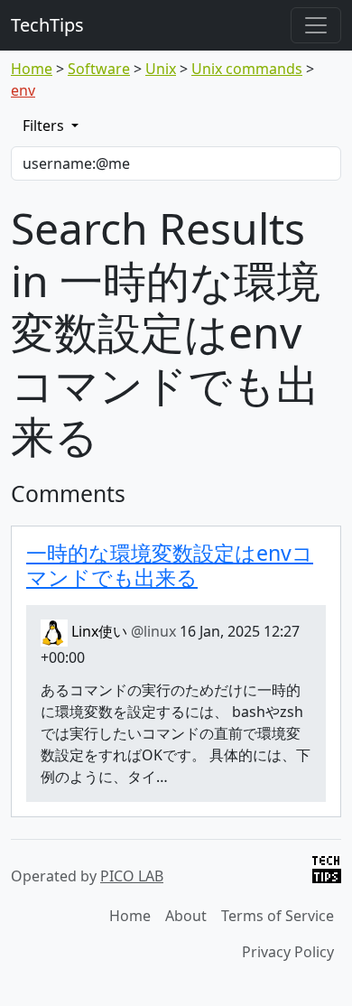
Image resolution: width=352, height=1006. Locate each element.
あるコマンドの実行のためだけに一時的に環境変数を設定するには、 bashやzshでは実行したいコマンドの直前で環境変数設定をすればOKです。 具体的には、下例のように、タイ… (175, 733)
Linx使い (122, 631)
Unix (160, 69)
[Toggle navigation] (316, 25)
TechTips (47, 25)
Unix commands (246, 69)
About (186, 916)
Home (31, 69)
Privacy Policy (288, 952)
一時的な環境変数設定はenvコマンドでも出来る (169, 565)
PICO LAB (131, 876)
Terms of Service (277, 916)
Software (99, 69)
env (23, 90)
